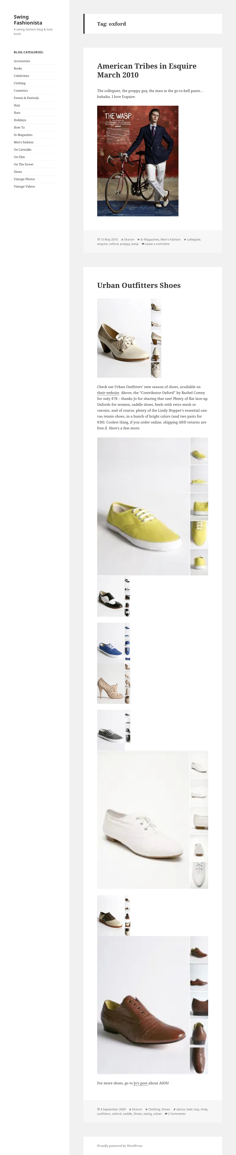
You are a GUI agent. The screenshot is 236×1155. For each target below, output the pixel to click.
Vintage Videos (24, 186)
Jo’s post (141, 1083)
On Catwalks (22, 150)
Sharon (129, 239)
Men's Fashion (23, 142)
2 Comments (177, 1114)
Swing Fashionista (28, 19)
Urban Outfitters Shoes (139, 285)
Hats (17, 113)
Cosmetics (21, 91)
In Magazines (23, 135)
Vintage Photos (24, 179)
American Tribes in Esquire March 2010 (147, 70)
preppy (125, 244)
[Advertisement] (37, 249)
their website (108, 392)
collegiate (193, 239)
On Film (19, 157)
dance (180, 1109)
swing (147, 1114)
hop (196, 1109)
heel (189, 1109)
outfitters (103, 1114)
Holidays (20, 120)
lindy (204, 1109)
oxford (114, 244)
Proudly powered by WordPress (119, 1146)
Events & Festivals (26, 98)
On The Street (23, 164)
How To (19, 127)
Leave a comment (157, 244)
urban (157, 1114)
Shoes (18, 172)
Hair (17, 105)
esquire (102, 244)
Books (18, 68)
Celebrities (21, 76)
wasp (135, 244)
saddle (127, 1114)
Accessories (22, 61)
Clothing (20, 83)
